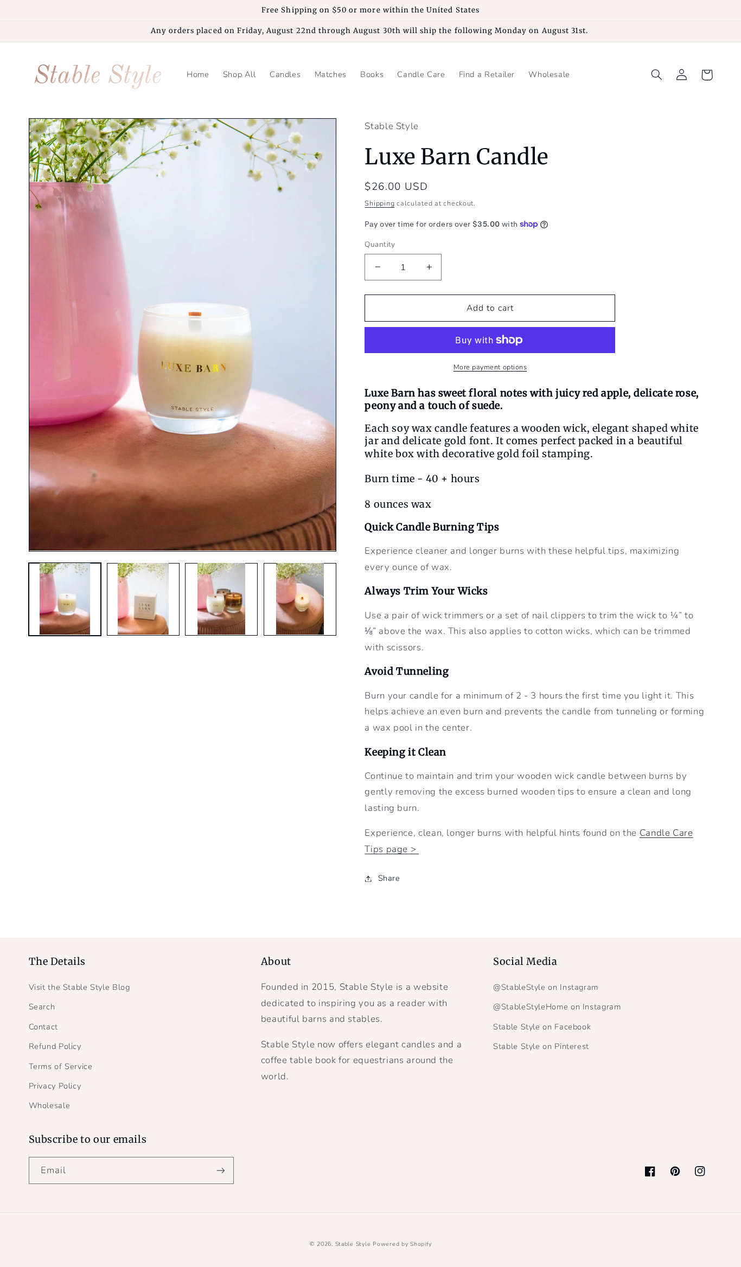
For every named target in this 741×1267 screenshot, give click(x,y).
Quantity (380, 244)
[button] (656, 74)
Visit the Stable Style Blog (79, 987)
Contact (43, 1026)
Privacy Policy (55, 1085)
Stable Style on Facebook (542, 1026)
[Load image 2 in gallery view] (143, 598)
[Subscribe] (220, 1170)
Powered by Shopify (402, 1244)
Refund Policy (55, 1046)
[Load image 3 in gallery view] (221, 598)
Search (42, 1006)
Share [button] (389, 878)
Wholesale (50, 1105)
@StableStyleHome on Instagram (557, 1006)
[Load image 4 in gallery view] (300, 598)
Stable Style (353, 1244)
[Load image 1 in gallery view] (65, 598)
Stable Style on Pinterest (541, 1046)
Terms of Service (61, 1066)
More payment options (490, 367)
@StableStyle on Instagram (545, 987)
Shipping (379, 203)
